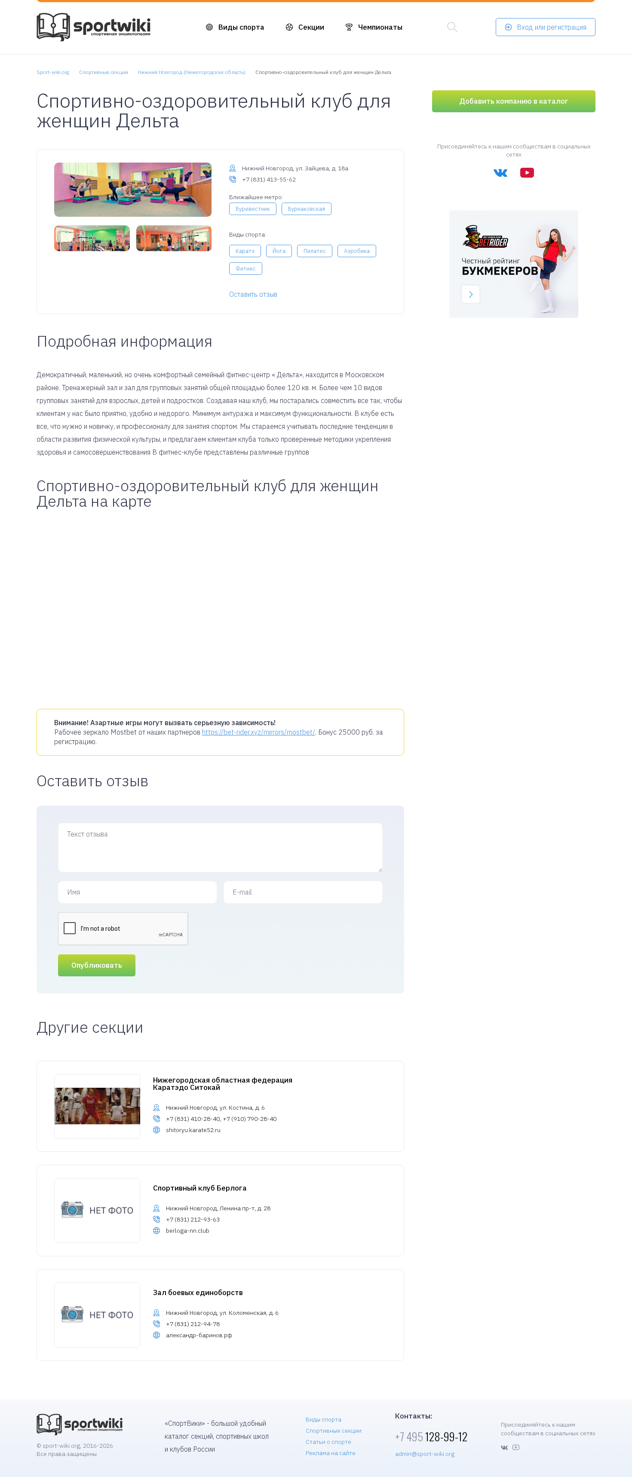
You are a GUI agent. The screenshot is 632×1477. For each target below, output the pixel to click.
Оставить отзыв (253, 294)
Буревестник (253, 208)
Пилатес (315, 251)
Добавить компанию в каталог (513, 101)
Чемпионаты (380, 27)
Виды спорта (241, 27)
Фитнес (246, 268)
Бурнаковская (306, 208)
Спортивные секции (334, 1430)
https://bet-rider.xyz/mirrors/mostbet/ (258, 732)
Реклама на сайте (331, 1453)
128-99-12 (431, 1436)
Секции (311, 27)
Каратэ (245, 251)
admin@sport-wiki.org (424, 1454)
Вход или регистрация (551, 27)
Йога (279, 251)
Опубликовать (96, 965)
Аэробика (357, 251)
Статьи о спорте (328, 1442)
